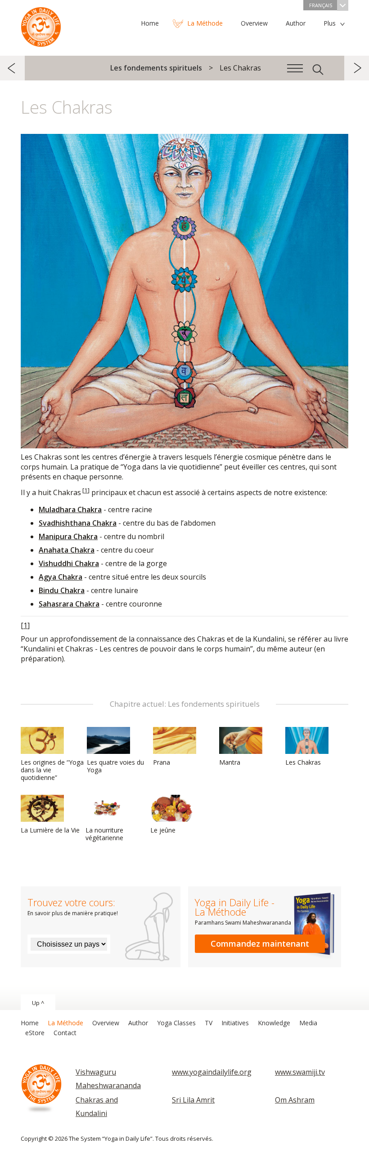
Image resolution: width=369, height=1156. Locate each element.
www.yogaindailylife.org (212, 1072)
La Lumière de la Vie (50, 830)
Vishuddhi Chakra (69, 563)
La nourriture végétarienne (104, 834)
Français (320, 5)
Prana (161, 762)
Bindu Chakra (62, 590)
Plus (330, 23)
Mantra (229, 762)
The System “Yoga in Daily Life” (41, 24)
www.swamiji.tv (300, 1072)
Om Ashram (295, 1100)
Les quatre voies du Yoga (115, 766)
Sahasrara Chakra (69, 604)
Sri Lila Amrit (193, 1100)
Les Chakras (303, 762)
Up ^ (38, 1003)
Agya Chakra (60, 577)
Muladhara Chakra (70, 509)
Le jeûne (163, 830)
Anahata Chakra (66, 550)
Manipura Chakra (68, 536)
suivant (356, 68)
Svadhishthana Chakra (78, 523)
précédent (12, 68)
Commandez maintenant (260, 943)
